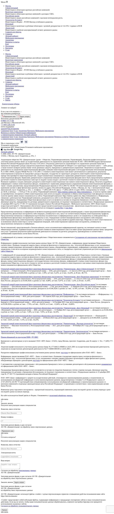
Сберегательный (11, 8)
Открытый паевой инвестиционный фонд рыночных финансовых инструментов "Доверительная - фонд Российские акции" (48, 284)
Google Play (59, 208)
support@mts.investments (10, 129)
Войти (7, 100)
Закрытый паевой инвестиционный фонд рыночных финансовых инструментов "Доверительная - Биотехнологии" (45, 331)
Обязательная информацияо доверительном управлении (18, 134)
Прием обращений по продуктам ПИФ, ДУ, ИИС (19, 337)
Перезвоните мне (7, 431)
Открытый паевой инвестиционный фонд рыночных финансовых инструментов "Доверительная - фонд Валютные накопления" (50, 277)
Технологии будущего (13, 20)
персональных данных (27, 470)
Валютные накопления (14, 12)
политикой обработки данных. (61, 395)
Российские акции (12, 16)
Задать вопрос (19, 482)
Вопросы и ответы (12, 42)
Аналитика (9, 40)
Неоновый (9, 24)
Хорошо (4, 510)
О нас (7, 50)
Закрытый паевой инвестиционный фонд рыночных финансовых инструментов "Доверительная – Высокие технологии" (47, 324)
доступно (64, 353)
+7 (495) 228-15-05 (8, 125)
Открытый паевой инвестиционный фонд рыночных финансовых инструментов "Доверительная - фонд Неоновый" (45, 308)
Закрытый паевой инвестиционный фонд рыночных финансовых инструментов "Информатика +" (38, 294)
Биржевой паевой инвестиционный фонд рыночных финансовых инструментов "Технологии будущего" (41, 300)
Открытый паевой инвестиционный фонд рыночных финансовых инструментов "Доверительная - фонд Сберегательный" (48, 269)
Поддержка (9, 46)
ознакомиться (106, 364)
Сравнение (5, 131)
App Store (68, 208)
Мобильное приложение (14, 38)
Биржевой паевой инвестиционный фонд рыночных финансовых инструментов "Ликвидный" (37, 316)
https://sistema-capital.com (67, 192)
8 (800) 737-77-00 (7, 121)
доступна (36, 360)
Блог (7, 44)
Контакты (9, 48)
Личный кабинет (11, 36)
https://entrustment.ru (84, 192)
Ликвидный (9, 28)
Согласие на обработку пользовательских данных (20, 506)
